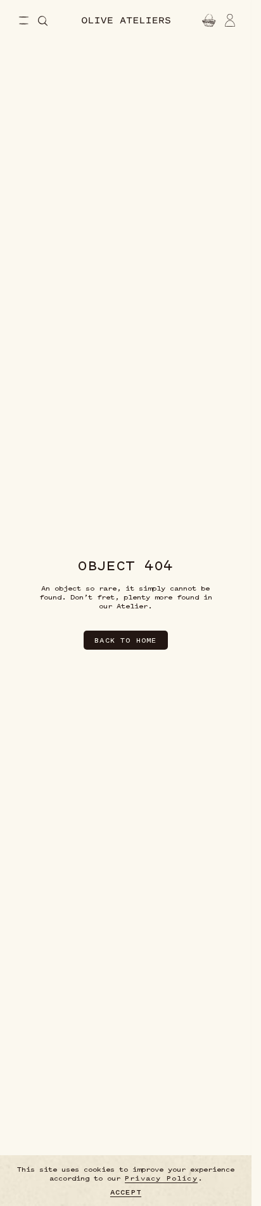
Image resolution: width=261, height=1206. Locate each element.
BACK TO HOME (125, 640)
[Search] (43, 21)
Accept (125, 1192)
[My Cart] (207, 20)
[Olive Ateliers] (126, 20)
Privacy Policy (161, 1178)
